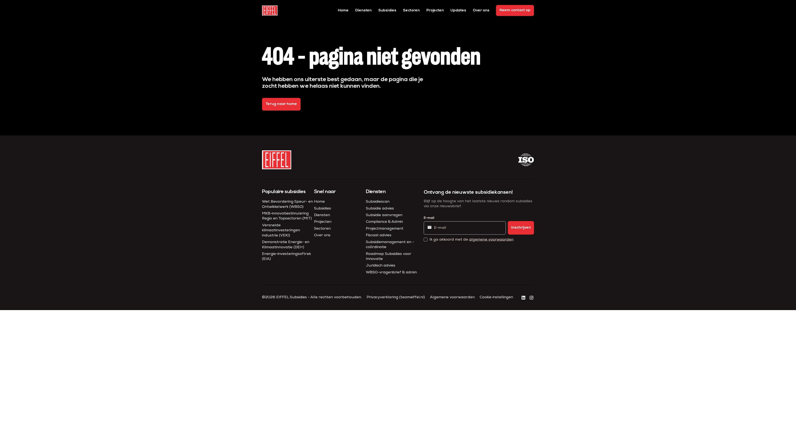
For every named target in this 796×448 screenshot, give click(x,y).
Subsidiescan (378, 202)
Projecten (435, 10)
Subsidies (387, 10)
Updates (458, 10)
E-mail (429, 218)
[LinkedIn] (523, 297)
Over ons (481, 10)
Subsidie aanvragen (384, 215)
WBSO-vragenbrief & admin (391, 272)
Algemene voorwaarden (452, 297)
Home (343, 10)
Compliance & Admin (384, 222)
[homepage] (270, 10)
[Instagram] (531, 297)
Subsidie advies (380, 209)
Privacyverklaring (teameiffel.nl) (396, 297)
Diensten (363, 10)
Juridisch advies (380, 266)
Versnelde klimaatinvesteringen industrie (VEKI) (281, 230)
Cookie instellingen (496, 297)
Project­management (384, 229)
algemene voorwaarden (491, 240)
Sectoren (411, 10)
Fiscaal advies (378, 235)
